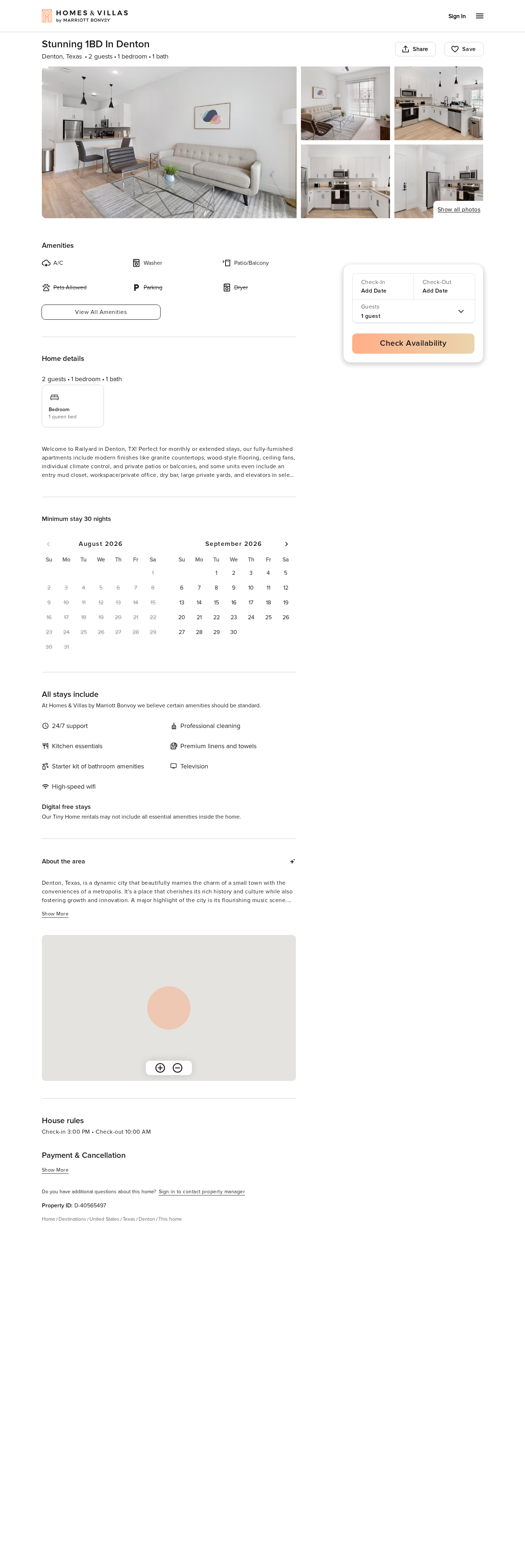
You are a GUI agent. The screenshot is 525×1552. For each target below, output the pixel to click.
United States (104, 1232)
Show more (55, 489)
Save (469, 49)
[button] (216, 586)
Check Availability (413, 343)
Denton (147, 1232)
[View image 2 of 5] (345, 103)
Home (48, 1232)
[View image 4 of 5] (345, 181)
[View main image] (169, 142)
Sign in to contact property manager (202, 1205)
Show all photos (459, 209)
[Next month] (286, 557)
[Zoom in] (160, 1081)
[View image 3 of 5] (439, 103)
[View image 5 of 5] (439, 181)
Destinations (72, 1232)
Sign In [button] (457, 16)
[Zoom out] (177, 1081)
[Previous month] (48, 557)
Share (420, 49)
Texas (129, 1232)
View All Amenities (101, 312)
